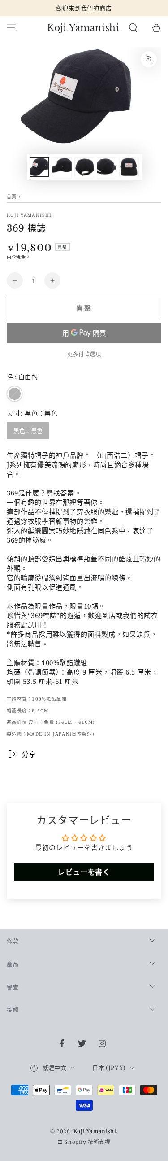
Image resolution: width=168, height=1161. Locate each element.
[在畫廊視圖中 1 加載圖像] (39, 167)
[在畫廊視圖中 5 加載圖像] (129, 167)
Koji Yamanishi (29, 215)
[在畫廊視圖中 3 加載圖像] (84, 167)
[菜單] (11, 27)
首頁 (12, 196)
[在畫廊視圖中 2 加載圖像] (62, 167)
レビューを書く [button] (84, 872)
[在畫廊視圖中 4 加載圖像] (106, 167)
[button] (133, 27)
